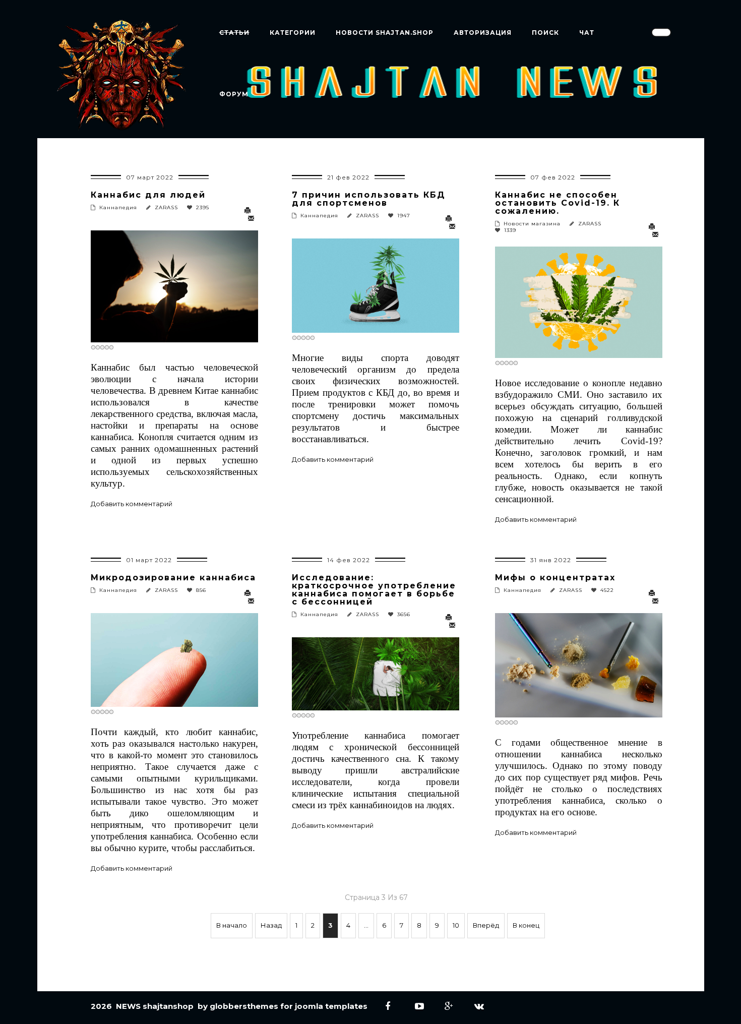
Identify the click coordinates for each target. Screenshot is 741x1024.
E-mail (252, 219)
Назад (271, 925)
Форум (234, 94)
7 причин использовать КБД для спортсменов (369, 199)
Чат (586, 32)
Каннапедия (118, 207)
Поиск (545, 32)
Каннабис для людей (148, 195)
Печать (250, 211)
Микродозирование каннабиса (173, 577)
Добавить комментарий (131, 504)
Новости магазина (532, 223)
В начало (231, 925)
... (366, 925)
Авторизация (483, 32)
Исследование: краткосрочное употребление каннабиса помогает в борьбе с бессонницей (374, 590)
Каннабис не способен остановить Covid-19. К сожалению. (557, 203)
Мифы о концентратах (555, 577)
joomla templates (331, 1006)
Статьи (234, 32)
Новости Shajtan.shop (385, 32)
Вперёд (486, 925)
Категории (293, 32)
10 (456, 925)
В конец (526, 925)
